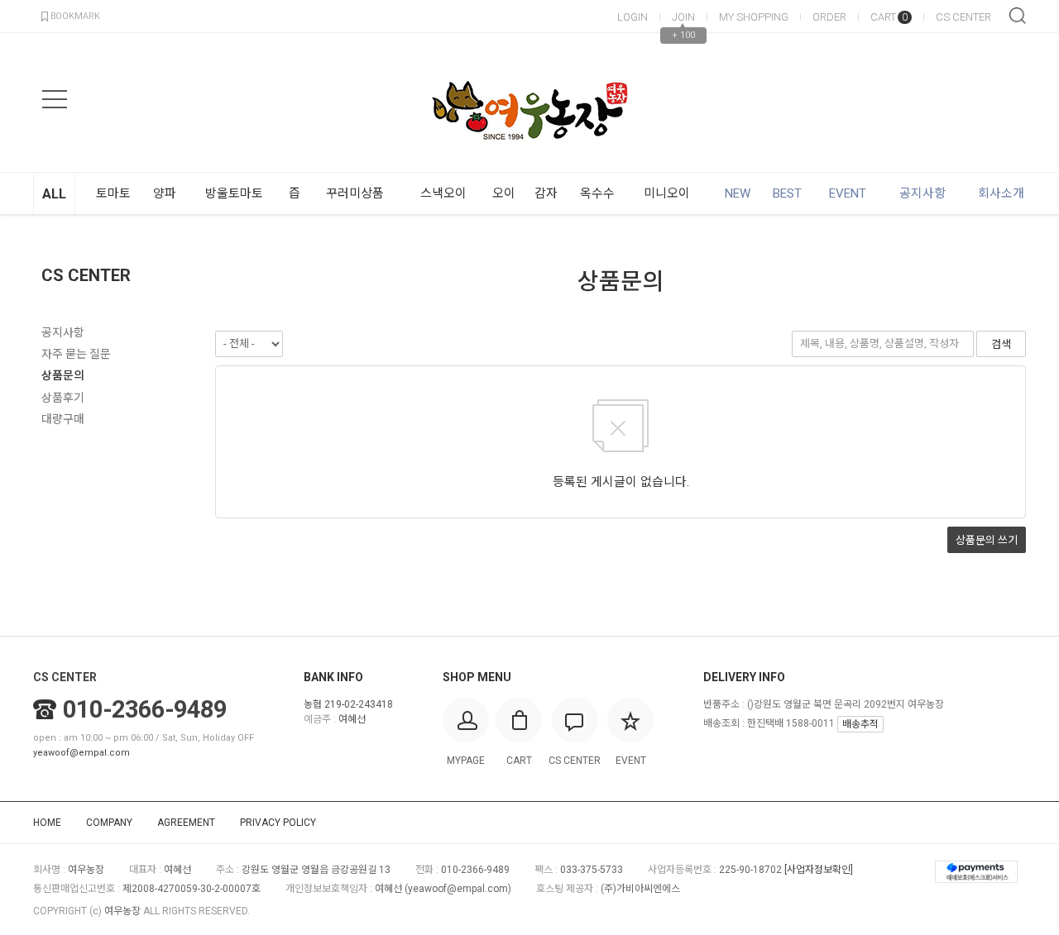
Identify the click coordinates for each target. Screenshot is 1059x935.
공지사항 (62, 332)
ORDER (829, 17)
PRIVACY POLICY (278, 822)
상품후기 (62, 397)
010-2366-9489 (145, 709)
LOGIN (632, 17)
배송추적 (860, 724)
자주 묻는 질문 (76, 353)
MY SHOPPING (753, 17)
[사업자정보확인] (818, 869)
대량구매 (62, 419)
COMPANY (109, 822)
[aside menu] (54, 99)
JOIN (683, 17)
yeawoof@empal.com (81, 752)
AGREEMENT (186, 822)
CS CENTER (963, 17)
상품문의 (62, 375)
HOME (47, 822)
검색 (1017, 15)
